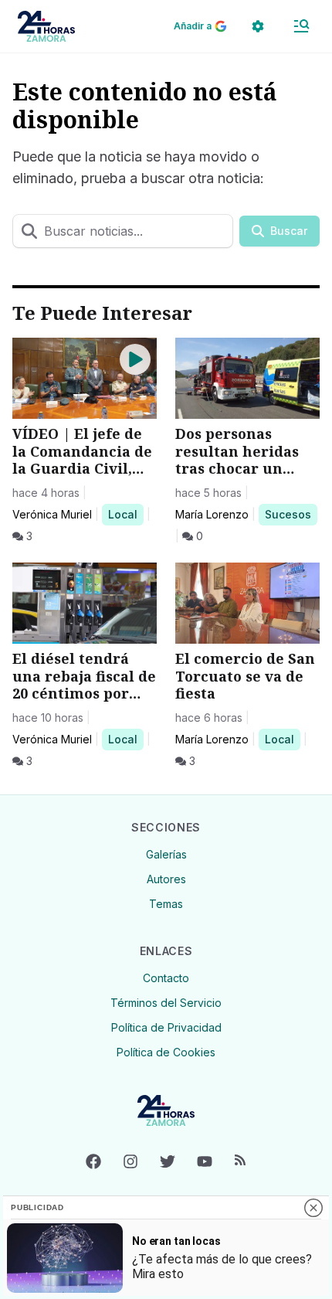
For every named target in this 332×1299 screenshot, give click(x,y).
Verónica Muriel (52, 514)
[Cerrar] (313, 1208)
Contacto (166, 977)
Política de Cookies (166, 1052)
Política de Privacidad (166, 1027)
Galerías (166, 854)
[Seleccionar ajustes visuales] (257, 26)
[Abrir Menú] (301, 26)
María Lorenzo (212, 514)
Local (125, 514)
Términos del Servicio (166, 1002)
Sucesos (290, 514)
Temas (166, 903)
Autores (166, 879)
